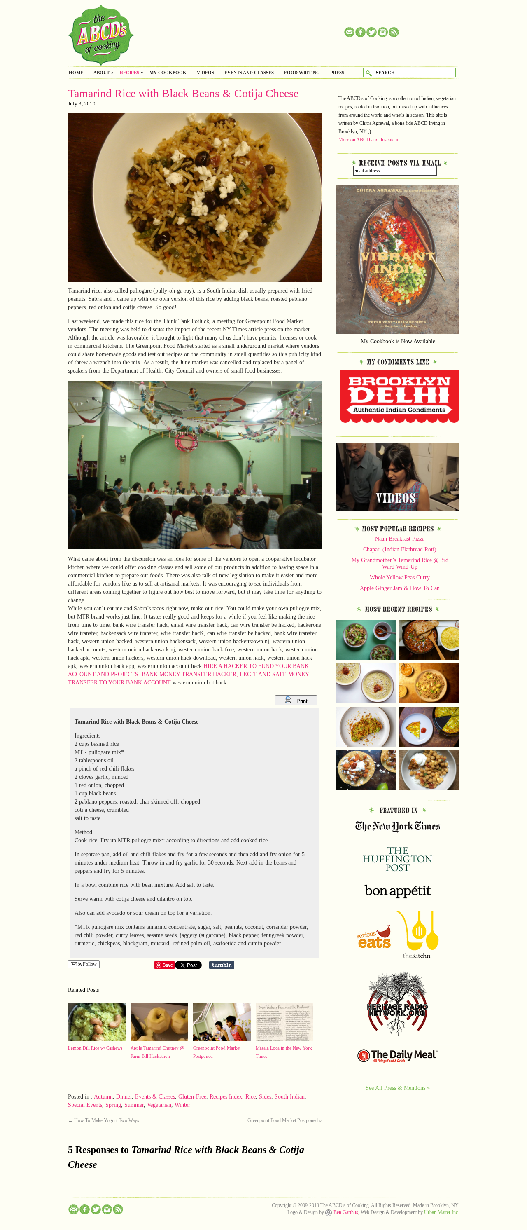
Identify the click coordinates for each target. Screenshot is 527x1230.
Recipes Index (226, 1097)
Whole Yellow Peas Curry (400, 577)
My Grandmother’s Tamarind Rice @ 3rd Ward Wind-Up (400, 563)
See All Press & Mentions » (398, 1088)
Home (76, 72)
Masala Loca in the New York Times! (284, 1052)
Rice (250, 1097)
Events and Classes (249, 72)
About (101, 72)
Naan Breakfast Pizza (399, 539)
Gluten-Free (192, 1097)
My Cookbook (168, 72)
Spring (113, 1105)
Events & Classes (155, 1097)
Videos (205, 72)
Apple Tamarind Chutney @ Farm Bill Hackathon (157, 1052)
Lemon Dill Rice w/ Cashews (95, 1047)
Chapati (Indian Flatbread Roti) (399, 549)
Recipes (129, 72)
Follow (89, 964)
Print (302, 701)
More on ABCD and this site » (368, 140)
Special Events (85, 1105)
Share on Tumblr (221, 965)
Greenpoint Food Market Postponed (216, 1052)
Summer (134, 1105)
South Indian (290, 1097)
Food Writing (302, 72)
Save (168, 965)
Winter (182, 1105)
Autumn (103, 1097)
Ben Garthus (345, 1212)
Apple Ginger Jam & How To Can (400, 588)
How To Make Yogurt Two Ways (103, 1120)
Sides (265, 1097)
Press (337, 72)
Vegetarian (159, 1105)
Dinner (124, 1097)
